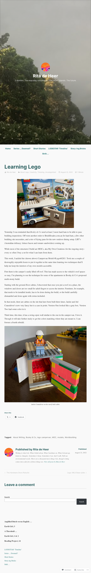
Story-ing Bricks (78, 148)
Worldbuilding (70, 437)
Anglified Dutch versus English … (18, 521)
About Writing (19, 437)
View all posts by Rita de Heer (54, 462)
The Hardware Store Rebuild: (16, 473)
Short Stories (39, 148)
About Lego (24, 172)
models (60, 437)
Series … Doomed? (22, 148)
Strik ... (7, 564)
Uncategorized (50, 172)
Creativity (33, 172)
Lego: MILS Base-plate (76, 473)
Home (8, 148)
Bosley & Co (31, 437)
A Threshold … (10, 531)
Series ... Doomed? (11, 553)
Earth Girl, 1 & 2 (11, 536)
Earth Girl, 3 (9, 526)
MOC (54, 437)
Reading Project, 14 (12, 540)
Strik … (45, 154)
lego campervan (44, 437)
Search (7, 497)
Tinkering (41, 172)
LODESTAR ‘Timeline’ (58, 148)
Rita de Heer (45, 75)
